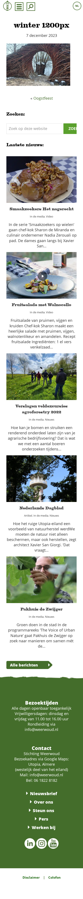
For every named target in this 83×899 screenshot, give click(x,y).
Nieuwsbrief (43, 793)
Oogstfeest (43, 98)
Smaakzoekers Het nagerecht (41, 177)
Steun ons (43, 810)
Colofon (54, 877)
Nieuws (52, 384)
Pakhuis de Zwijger (42, 577)
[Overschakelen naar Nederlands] (77, 6)
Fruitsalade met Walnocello (41, 273)
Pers (43, 819)
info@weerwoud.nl (46, 774)
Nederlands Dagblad (41, 476)
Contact (42, 748)
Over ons (43, 802)
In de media (36, 184)
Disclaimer (31, 877)
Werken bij (43, 827)
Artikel (23, 483)
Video (52, 184)
